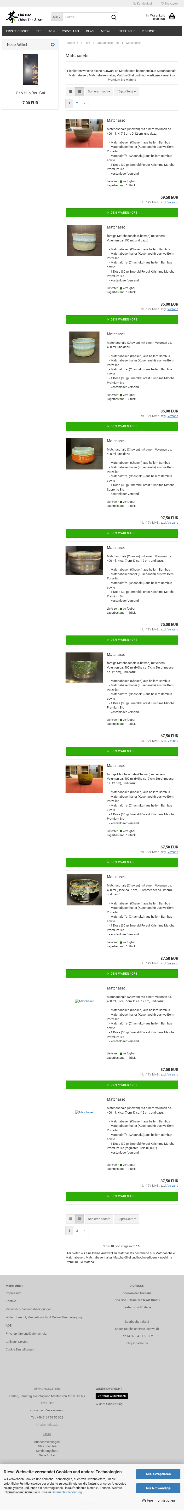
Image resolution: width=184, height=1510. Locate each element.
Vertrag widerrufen (112, 1396)
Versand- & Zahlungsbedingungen (29, 1309)
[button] (70, 91)
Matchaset (116, 120)
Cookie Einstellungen (20, 1349)
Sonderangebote (47, 1451)
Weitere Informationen (158, 1500)
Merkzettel (171, 3)
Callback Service (17, 1342)
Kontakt (11, 1301)
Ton (51, 31)
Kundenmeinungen (47, 1442)
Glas (90, 31)
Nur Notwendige (158, 1488)
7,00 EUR (30, 103)
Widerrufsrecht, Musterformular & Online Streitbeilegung (44, 1317)
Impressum (13, 1293)
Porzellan (70, 31)
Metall (106, 31)
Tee (38, 31)
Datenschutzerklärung (67, 1492)
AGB (9, 1325)
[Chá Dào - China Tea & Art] (25, 16)
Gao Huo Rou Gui (30, 93)
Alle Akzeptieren (158, 1474)
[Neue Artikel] (53, 45)
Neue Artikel (47, 1455)
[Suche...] (113, 17)
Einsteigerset (17, 31)
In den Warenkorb (122, 212)
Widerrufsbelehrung (109, 1404)
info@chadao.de (137, 1343)
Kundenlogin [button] (145, 3)
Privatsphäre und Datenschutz (26, 1333)
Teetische (127, 31)
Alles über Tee (47, 1446)
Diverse (148, 31)
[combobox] (99, 91)
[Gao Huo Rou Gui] (30, 69)
